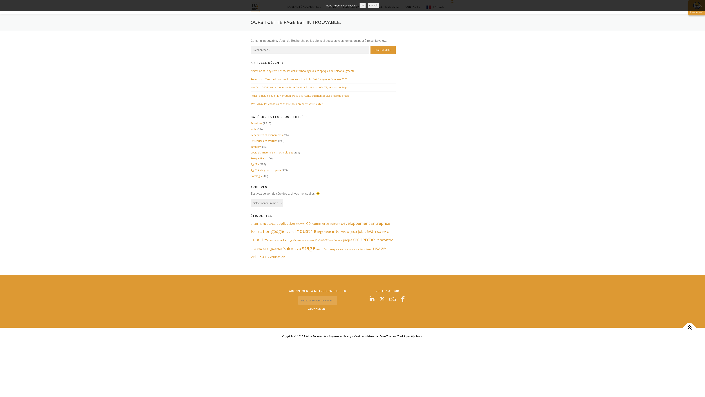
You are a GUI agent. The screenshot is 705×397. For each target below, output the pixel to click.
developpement (355, 223)
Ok (362, 5)
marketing (284, 240)
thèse (340, 249)
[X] (382, 299)
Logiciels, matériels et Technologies (272, 152)
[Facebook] (403, 299)
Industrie (306, 230)
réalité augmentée (270, 249)
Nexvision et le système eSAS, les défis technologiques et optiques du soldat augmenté (303, 71)
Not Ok (373, 5)
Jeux (353, 231)
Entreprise (380, 223)
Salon (288, 248)
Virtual (266, 257)
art (297, 223)
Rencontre (384, 239)
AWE (302, 224)
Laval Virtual (382, 232)
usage (379, 248)
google (277, 231)
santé (298, 249)
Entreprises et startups (264, 141)
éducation (277, 257)
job (361, 231)
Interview (256, 147)
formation (260, 231)
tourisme (366, 249)
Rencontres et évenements (267, 135)
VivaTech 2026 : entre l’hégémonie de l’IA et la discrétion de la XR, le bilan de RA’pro (300, 87)
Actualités (256, 123)
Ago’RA (255, 164)
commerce (320, 223)
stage (309, 248)
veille (256, 257)
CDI (309, 223)
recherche (364, 239)
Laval (369, 231)
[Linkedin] (372, 299)
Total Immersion (351, 249)
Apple (272, 224)
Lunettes (259, 240)
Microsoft (321, 240)
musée (333, 240)
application (285, 223)
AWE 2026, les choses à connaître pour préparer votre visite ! (287, 104)
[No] (700, 6)
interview (341, 231)
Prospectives (258, 158)
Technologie (330, 249)
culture (335, 223)
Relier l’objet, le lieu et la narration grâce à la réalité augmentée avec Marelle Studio (300, 95)
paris (339, 240)
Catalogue (257, 176)
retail (253, 249)
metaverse (308, 240)
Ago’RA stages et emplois (266, 170)
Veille (254, 129)
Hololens (289, 232)
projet (347, 240)
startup (319, 249)
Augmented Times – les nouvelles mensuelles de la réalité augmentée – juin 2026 (299, 79)
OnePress (360, 336)
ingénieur (324, 232)
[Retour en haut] (689, 327)
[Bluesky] (392, 299)
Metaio (297, 240)
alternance (260, 223)
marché (272, 240)
